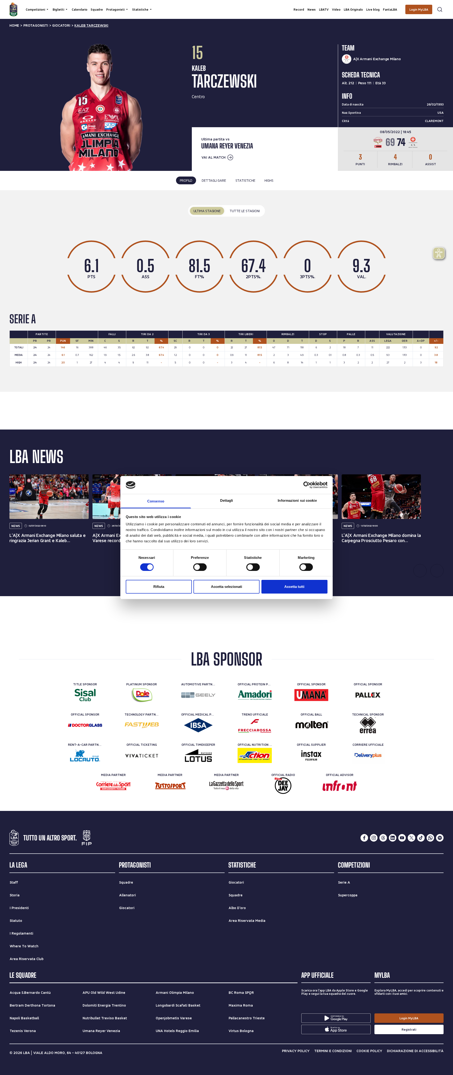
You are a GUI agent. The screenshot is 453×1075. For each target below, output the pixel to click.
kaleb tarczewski (91, 25)
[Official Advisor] (340, 785)
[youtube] (402, 838)
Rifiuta (158, 587)
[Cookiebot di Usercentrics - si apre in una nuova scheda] (306, 485)
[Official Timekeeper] (198, 755)
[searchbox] (226, 6)
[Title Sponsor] (85, 695)
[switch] (200, 567)
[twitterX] (411, 838)
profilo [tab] (186, 180)
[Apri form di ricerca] (440, 9)
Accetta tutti (294, 587)
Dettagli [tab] (226, 500)
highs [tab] (268, 180)
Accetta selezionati (226, 587)
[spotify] (440, 838)
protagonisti (35, 25)
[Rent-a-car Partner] (85, 755)
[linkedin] (392, 838)
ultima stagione (207, 211)
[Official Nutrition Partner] (255, 755)
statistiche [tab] (245, 180)
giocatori (61, 25)
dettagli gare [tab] (214, 180)
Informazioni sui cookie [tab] (297, 500)
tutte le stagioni (245, 211)
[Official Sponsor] (311, 695)
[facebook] (364, 838)
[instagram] (374, 838)
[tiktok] (421, 838)
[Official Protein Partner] (255, 695)
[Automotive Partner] (198, 695)
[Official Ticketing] (142, 755)
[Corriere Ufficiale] (368, 755)
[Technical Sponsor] (368, 725)
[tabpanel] (226, 291)
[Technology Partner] (142, 725)
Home (14, 25)
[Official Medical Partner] (198, 725)
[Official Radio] (283, 785)
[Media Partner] (113, 785)
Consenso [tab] (155, 501)
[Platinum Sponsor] (142, 695)
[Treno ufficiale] (255, 725)
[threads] (383, 838)
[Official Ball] (311, 725)
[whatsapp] (430, 838)
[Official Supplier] (311, 755)
